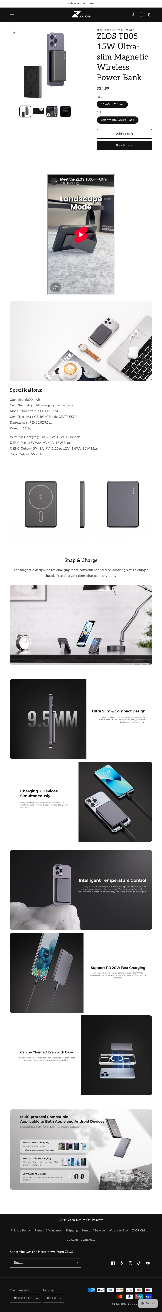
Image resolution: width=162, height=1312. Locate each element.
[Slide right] (76, 111)
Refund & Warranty (48, 1230)
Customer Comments (81, 1239)
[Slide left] (14, 111)
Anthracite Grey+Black (117, 120)
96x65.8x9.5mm (112, 104)
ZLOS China (140, 1230)
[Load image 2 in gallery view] (52, 111)
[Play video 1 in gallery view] (38, 111)
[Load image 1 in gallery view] (25, 111)
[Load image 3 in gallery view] (65, 111)
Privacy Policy (21, 1230)
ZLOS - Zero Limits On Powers (136, 1304)
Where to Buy (118, 1230)
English (52, 1298)
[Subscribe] (76, 1263)
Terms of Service (93, 1230)
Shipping (72, 1230)
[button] (12, 14)
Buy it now (124, 145)
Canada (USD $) (23, 1298)
